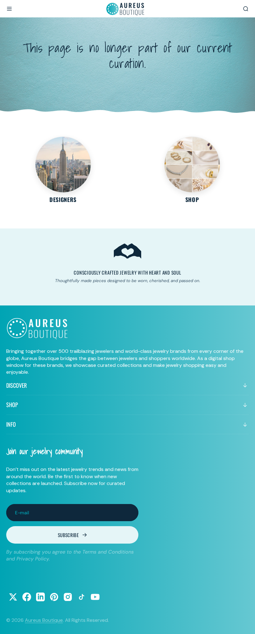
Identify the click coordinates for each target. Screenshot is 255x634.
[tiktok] (81, 597)
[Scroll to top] (244, 623)
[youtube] (95, 597)
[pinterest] (54, 597)
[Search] (246, 9)
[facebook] (27, 597)
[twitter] (13, 597)
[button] (9, 9)
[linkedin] (40, 597)
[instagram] (68, 597)
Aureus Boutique (44, 620)
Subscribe (68, 534)
